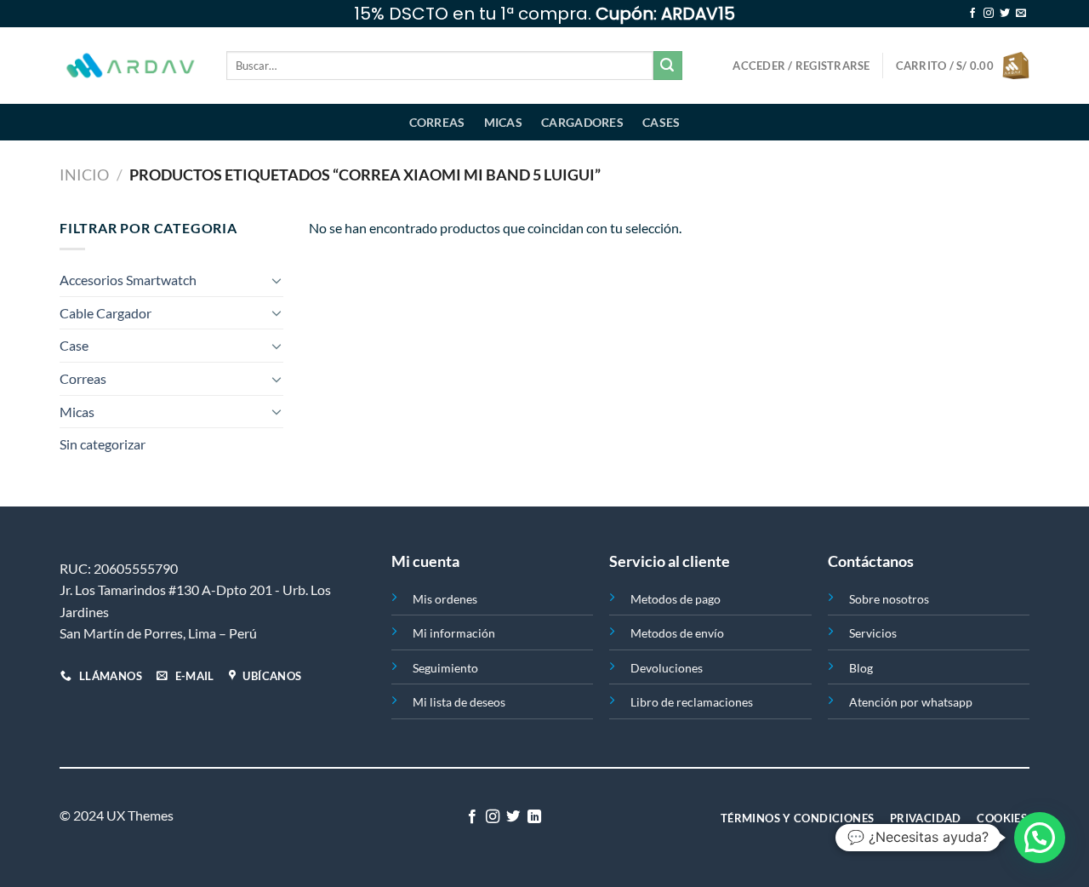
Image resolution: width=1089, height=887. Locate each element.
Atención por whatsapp (910, 702)
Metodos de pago (675, 599)
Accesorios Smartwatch (128, 280)
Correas (437, 122)
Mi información (454, 633)
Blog (861, 668)
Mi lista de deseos (459, 702)
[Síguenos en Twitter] (1005, 14)
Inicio (84, 174)
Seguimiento (445, 668)
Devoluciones (666, 668)
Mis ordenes (445, 599)
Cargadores (582, 122)
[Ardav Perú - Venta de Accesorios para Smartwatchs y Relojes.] (130, 66)
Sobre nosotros (889, 599)
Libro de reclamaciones (691, 702)
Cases (661, 122)
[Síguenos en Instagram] (989, 14)
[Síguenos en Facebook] (972, 14)
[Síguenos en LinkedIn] (534, 817)
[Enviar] (667, 65)
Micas (503, 122)
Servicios (873, 633)
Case (74, 345)
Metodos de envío (677, 633)
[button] (1039, 837)
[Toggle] (276, 280)
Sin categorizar (102, 444)
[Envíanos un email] (1021, 14)
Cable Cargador (105, 313)
